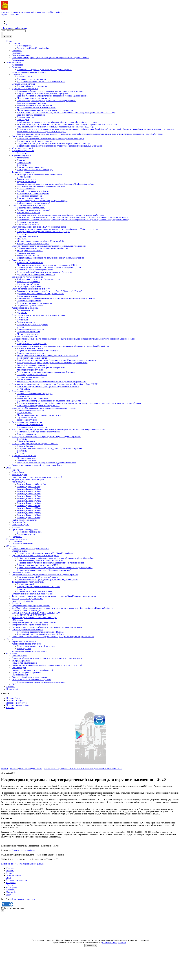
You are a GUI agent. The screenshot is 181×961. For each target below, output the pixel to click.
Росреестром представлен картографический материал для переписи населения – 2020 (83, 768)
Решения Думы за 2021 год (29, 505)
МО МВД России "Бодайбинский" (27, 598)
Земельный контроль (26, 460)
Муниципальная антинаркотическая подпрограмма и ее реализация (47, 355)
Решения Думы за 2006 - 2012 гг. (31, 484)
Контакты (16, 527)
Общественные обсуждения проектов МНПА (37, 565)
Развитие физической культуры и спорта (35, 105)
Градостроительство (21, 260)
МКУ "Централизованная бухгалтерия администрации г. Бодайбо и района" (46, 436)
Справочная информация (28, 332)
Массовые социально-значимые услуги (29, 651)
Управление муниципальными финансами (36, 108)
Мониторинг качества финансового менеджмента (39, 174)
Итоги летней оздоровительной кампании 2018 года (40, 632)
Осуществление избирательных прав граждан (32, 594)
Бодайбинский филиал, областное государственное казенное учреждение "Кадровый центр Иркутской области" (63, 608)
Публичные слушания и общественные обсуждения (35, 555)
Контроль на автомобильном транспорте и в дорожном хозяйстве (46, 463)
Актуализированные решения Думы (28, 479)
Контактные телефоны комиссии (32, 365)
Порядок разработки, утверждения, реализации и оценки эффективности (50, 91)
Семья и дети (23, 119)
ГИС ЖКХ (22, 239)
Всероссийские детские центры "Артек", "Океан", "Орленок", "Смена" (49, 291)
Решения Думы (18, 482)
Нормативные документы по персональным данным (41, 682)
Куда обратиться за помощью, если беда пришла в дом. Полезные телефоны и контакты (56, 360)
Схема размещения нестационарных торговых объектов (42, 248)
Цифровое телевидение (27, 236)
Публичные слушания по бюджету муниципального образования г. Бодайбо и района (55, 558)
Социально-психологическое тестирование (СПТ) (39, 351)
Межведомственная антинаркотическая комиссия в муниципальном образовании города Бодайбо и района (60, 346)
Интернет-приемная (21, 660)
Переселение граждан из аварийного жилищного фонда (37, 465)
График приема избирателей (24, 520)
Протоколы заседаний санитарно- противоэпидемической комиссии (48, 386)
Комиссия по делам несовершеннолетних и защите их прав (38, 315)
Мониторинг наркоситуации (30, 370)
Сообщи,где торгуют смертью (30, 377)
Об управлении (24, 162)
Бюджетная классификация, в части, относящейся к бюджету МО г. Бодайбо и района (55, 184)
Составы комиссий (25, 310)
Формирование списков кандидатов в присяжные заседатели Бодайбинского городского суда (54, 596)
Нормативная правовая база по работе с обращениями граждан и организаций (47, 665)
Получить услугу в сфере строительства (35, 270)
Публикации (22, 320)
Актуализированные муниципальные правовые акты (41, 81)
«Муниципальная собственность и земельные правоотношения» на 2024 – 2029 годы (55, 127)
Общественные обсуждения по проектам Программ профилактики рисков (50, 563)
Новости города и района (17, 705)
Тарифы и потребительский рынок (27, 277)
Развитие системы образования (31, 115)
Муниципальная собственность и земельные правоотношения (45, 110)
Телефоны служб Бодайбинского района (30, 625)
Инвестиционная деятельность (31, 208)
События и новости (26, 322)
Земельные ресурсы (26, 253)
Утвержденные (24, 648)
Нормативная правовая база (29, 196)
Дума (8, 467)
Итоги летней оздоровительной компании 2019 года (40, 634)
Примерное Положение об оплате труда (35, 170)
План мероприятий (25, 584)
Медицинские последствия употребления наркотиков (41, 367)
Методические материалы (28, 334)
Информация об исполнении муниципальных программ (42, 93)
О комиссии (22, 317)
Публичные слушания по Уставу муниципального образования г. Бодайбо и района (54, 567)
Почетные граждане (21, 55)
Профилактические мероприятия (32, 358)
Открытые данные (20, 551)
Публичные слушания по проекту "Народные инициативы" (44, 570)
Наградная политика (21, 572)
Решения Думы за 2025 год (29, 515)
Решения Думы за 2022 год (29, 508)
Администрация (13, 62)
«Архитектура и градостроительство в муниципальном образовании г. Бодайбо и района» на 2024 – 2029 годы (67, 124)
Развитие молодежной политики (32, 103)
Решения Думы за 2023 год (29, 510)
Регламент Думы (19, 474)
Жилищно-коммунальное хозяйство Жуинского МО (40, 241)
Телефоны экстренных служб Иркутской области (34, 622)
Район (9, 41)
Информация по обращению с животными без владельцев (43, 231)
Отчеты (20, 327)
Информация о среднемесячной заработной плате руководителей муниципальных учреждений (60, 146)
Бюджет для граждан (26, 179)
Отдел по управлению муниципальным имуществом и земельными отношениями (49, 246)
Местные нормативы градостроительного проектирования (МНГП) (47, 265)
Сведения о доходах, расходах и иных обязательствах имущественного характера (53, 143)
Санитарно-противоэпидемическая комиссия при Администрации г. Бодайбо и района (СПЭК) (55, 384)
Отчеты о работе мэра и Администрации (30, 548)
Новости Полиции (14, 700)
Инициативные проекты (28, 224)
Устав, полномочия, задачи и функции (29, 72)
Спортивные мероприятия (29, 301)
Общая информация (26, 441)
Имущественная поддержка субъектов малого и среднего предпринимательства (48, 627)
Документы (17, 74)
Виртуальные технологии (23, 899)
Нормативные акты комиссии (30, 353)
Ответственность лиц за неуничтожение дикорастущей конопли (46, 372)
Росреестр (16, 603)
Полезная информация (27, 434)
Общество (11, 546)
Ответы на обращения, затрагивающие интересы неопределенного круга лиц (47, 658)
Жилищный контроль (26, 458)
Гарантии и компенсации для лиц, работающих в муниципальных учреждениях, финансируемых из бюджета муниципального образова (79, 403)
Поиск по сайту (13, 689)
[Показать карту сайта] (6, 24)
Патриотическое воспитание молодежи (34, 303)
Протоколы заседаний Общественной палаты (37, 577)
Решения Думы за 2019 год (29, 501)
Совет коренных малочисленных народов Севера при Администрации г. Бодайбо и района (53, 637)
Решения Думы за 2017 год (29, 496)
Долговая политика (26, 189)
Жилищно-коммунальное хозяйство (33, 243)
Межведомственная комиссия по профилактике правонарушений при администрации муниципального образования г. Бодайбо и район (73, 339)
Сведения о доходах (26, 534)
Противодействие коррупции (25, 136)
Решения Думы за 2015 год (29, 491)
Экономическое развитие (28, 212)
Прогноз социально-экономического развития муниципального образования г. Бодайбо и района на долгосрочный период (72, 217)
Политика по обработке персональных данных (22, 864)
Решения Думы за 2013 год (29, 486)
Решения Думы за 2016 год (29, 494)
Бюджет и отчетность (26, 181)
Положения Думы (20, 522)
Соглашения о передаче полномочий (33, 210)
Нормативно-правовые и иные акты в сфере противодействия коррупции (50, 139)
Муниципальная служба (23, 148)
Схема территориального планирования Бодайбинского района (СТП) (49, 267)
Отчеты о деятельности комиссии (32, 374)
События (10, 707)
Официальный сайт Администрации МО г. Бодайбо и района (45, 553)
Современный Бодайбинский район (33, 48)
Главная (4, 768)
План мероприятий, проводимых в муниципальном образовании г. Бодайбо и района (50, 58)
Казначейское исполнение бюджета (33, 193)
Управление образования (23, 150)
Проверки (21, 160)
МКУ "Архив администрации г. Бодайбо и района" (35, 444)
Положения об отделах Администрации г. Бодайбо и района (44, 69)
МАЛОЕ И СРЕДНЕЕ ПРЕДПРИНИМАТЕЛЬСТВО (36, 613)
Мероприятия (23, 158)
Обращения (11, 653)
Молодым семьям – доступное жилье (33, 98)
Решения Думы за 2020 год (29, 503)
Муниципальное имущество (30, 251)
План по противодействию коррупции (34, 141)
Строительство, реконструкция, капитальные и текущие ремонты (46, 100)
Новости (15, 470)
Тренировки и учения (27, 420)
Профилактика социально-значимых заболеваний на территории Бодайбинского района (57, 122)
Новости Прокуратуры (16, 703)
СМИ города (17, 620)
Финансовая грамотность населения (28, 582)
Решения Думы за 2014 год (29, 489)
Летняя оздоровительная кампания (27, 629)
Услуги (9, 639)
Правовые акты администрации (31, 79)
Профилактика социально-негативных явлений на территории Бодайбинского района (56, 298)
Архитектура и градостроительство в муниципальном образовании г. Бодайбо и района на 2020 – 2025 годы (66, 112)
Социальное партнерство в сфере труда (34, 393)
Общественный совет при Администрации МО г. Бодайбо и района (47, 579)
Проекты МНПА (24, 77)
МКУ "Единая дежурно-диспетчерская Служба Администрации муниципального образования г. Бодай (58, 429)
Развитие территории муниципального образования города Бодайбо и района (52, 96)
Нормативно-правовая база (29, 532)
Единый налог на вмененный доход (33, 191)
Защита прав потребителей (29, 286)
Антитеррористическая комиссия (27, 422)
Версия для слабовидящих (15, 28)
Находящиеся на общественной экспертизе (36, 646)
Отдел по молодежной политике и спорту (31, 289)
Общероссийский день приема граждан (29, 677)
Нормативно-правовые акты (30, 262)
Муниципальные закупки (23, 84)
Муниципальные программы (25, 88)
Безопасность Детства (27, 336)
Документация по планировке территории (36, 274)
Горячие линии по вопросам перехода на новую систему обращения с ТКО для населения (57, 229)
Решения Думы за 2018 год (29, 498)
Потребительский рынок (28, 284)
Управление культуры (21, 155)
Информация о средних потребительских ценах (38, 279)
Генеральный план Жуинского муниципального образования (44, 272)
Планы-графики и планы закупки (32, 86)
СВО (14, 684)
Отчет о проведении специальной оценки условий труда (42, 200)
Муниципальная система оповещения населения (39, 415)
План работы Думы (20, 525)
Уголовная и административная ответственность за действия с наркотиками (51, 382)
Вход (8, 894)
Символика (17, 50)
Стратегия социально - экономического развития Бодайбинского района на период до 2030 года (60, 215)
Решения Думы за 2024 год (29, 513)
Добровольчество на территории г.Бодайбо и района (40, 293)
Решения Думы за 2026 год (29, 517)
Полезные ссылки (20, 675)
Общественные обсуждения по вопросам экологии (40, 560)
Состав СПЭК (23, 389)
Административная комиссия (25, 308)
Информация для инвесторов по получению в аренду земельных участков (50, 258)
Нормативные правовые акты (30, 329)
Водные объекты (24, 413)
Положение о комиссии (22, 544)
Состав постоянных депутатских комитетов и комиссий (37, 477)
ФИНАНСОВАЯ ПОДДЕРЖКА (31, 615)
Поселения (16, 53)
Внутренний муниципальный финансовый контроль (41, 186)
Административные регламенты (26, 644)
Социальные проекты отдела (30, 305)
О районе (16, 43)
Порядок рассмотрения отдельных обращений (32, 670)
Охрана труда (23, 396)
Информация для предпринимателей (33, 203)
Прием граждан (19, 667)
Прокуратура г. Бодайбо (22, 601)
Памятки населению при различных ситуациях (38, 432)
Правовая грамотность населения (32, 427)
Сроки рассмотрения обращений (26, 672)
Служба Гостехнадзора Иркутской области (31, 606)
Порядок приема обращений (24, 663)
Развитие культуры (25, 117)
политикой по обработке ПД (115, 943)
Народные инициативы (27, 222)
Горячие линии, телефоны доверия (32, 324)
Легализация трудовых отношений (32, 398)
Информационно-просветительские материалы (38, 586)
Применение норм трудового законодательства (38, 405)
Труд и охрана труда (21, 391)
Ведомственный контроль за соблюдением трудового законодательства (49, 401)
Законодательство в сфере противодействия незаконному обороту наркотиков (52, 363)
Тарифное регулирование (28, 281)
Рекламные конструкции (28, 255)
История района (24, 46)
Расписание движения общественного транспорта (34, 617)
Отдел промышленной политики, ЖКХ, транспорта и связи (39, 227)
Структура (16, 67)
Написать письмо (19, 656)
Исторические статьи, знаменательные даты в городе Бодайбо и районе (49, 448)
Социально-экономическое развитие (28, 205)
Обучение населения (26, 417)
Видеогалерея (18, 60)
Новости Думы (13, 698)
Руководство (17, 65)
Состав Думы (18, 472)
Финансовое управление (23, 172)
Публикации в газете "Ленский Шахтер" (35, 591)
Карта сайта (11, 892)
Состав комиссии (25, 379)
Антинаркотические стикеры (30, 348)
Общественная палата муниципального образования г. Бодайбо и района (45, 575)
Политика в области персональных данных (31, 679)
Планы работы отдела (27, 296)
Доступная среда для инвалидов (26, 610)
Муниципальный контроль (24, 455)
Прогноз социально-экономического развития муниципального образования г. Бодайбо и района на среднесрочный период (73, 220)
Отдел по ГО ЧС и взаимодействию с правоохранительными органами (44, 408)
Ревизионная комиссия (16, 539)
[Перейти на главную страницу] (6, 19)
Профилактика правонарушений (32, 343)
